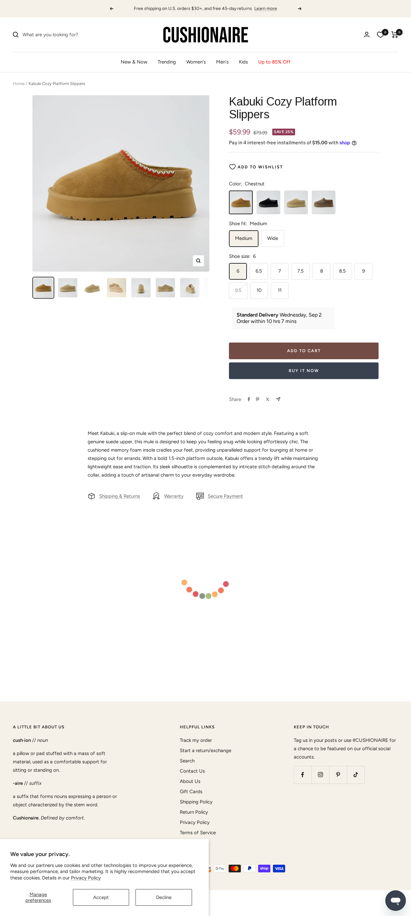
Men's (222, 62)
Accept (101, 897)
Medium (243, 238)
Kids (243, 62)
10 (259, 290)
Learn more (265, 8)
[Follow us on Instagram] (320, 775)
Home (18, 83)
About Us (190, 781)
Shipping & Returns (119, 496)
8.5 (342, 271)
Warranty (174, 496)
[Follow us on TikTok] (355, 775)
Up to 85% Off (274, 62)
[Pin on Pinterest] (257, 399)
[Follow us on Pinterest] (338, 775)
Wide (272, 238)
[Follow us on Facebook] (302, 775)
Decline (163, 897)
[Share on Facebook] (249, 399)
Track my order (196, 740)
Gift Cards (191, 791)
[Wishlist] (380, 34)
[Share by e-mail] (278, 399)
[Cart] (394, 34)
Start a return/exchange (205, 750)
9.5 (238, 290)
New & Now (134, 62)
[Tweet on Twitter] (267, 399)
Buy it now (304, 370)
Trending (167, 62)
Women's (196, 62)
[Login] (367, 34)
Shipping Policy (196, 802)
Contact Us (192, 771)
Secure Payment (225, 496)
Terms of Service (198, 832)
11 (280, 290)
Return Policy (194, 812)
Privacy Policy (86, 878)
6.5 (259, 271)
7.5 (300, 271)
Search (187, 761)
